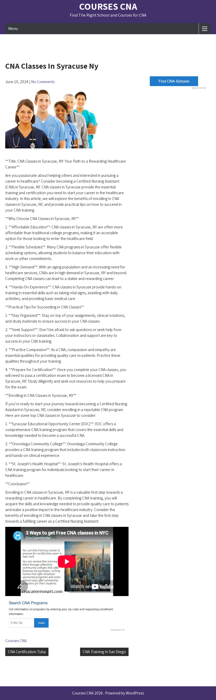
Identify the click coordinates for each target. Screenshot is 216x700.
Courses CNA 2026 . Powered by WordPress (108, 693)
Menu (13, 28)
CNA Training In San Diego (104, 651)
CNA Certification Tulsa (27, 651)
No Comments (43, 81)
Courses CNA (108, 6)
